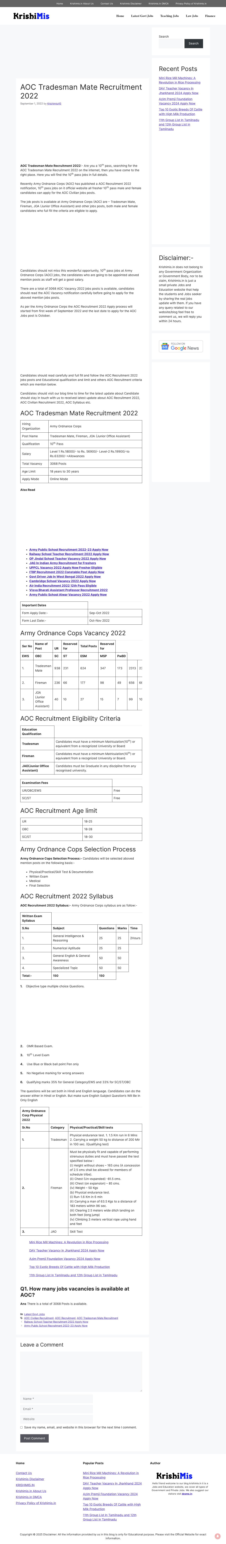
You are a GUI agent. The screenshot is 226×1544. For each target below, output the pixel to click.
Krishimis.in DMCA (159, 3)
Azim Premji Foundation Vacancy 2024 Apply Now (64, 1259)
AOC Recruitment (65, 1317)
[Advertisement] (82, 52)
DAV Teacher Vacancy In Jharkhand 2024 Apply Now (66, 1250)
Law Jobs (192, 16)
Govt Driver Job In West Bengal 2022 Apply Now (65, 576)
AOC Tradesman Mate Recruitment (97, 1317)
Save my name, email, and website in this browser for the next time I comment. (80, 1427)
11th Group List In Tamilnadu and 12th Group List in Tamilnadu (73, 1275)
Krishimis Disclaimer (131, 3)
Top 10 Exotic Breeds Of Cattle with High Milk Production (69, 1267)
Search (164, 36)
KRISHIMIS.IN (25, 1485)
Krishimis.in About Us (82, 3)
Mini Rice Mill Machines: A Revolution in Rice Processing (68, 1242)
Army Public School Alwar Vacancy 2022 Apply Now (68, 594)
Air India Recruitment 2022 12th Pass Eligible (63, 585)
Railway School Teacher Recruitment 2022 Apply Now (69, 554)
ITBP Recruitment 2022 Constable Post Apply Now (66, 572)
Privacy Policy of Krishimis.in (191, 3)
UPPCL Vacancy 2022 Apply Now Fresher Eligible (65, 567)
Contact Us (107, 3)
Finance (210, 16)
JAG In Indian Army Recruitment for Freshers (62, 563)
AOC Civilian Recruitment (39, 1317)
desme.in (187, 1493)
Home (59, 3)
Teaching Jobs (169, 16)
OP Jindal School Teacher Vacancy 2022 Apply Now (67, 558)
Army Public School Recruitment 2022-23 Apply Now (68, 549)
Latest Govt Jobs (142, 16)
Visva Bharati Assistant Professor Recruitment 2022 (68, 590)
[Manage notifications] (218, 1536)
